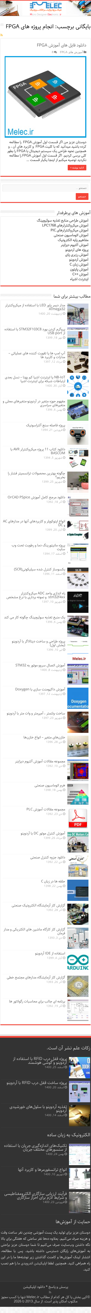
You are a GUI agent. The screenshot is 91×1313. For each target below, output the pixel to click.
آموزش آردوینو (78, 260)
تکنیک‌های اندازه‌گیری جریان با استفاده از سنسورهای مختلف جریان (35, 1147)
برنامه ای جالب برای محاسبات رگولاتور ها (37, 1001)
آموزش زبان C (79, 264)
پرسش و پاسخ (58, 1287)
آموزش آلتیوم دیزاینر (74, 245)
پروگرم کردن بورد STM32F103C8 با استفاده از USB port (34, 331)
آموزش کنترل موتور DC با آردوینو (43, 833)
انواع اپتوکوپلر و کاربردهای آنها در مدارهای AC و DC (34, 523)
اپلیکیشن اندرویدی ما (32, 1263)
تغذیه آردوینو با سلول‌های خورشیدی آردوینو (38, 1108)
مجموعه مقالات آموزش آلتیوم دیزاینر (40, 761)
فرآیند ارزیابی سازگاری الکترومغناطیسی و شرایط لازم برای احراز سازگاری (35, 1195)
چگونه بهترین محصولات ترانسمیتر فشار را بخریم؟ (36, 475)
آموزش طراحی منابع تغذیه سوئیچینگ (62, 221)
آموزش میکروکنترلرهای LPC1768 (65, 225)
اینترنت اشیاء (79, 279)
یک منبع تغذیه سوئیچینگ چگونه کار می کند (34, 617)
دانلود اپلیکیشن (34, 1287)
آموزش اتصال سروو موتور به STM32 (40, 665)
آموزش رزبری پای (76, 255)
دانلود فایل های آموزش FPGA (61, 45)
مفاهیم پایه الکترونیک (73, 240)
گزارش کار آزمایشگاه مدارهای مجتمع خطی (36, 977)
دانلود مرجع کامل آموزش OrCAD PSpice (36, 497)
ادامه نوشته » (77, 167)
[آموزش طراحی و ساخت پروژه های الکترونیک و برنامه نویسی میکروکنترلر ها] (45, 8)
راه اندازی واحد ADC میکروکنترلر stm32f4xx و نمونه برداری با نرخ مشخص (35, 595)
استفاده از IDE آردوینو (50, 953)
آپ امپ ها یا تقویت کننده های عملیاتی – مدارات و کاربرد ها (36, 355)
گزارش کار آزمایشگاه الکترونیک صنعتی (38, 905)
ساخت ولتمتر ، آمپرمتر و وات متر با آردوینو (36, 713)
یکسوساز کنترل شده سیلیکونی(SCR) (39, 569)
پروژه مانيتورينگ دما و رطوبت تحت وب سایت (38, 547)
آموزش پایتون (79, 269)
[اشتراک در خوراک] (1, 35)
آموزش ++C (80, 274)
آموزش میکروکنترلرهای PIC (69, 230)
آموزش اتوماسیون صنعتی (71, 235)
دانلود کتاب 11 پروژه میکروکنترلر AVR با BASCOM (37, 451)
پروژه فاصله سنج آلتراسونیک (45, 425)
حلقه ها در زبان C (53, 881)
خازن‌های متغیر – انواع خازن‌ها (44, 737)
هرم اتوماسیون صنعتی (49, 785)
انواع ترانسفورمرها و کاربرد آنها (42, 1169)
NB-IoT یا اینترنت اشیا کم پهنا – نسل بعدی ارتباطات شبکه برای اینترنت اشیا (35, 379)
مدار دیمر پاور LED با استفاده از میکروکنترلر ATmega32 (35, 307)
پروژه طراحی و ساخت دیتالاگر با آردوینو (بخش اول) (38, 643)
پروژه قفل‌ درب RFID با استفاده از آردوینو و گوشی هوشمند (40, 1060)
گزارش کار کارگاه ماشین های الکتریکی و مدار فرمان (34, 931)
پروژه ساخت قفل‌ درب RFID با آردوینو (37, 1082)
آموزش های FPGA (71, 52)
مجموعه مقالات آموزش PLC (45, 809)
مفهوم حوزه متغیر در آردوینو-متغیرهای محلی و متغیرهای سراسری (34, 403)
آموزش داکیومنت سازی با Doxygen (40, 689)
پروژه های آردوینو (76, 250)
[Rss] (50, 1292)
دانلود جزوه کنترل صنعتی (47, 857)
